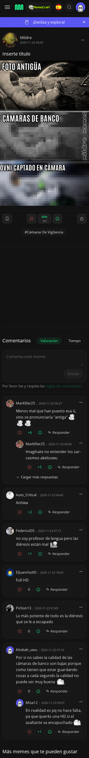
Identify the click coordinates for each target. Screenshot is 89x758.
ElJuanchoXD (26, 572)
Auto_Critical (26, 494)
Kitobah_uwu (26, 649)
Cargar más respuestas (39, 477)
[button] (69, 7)
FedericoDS (25, 530)
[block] (83, 40)
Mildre (26, 37)
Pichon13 (23, 608)
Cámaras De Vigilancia (45, 232)
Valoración (49, 340)
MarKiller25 (25, 403)
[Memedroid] (18, 7)
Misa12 (32, 702)
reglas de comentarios (64, 386)
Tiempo (74, 340)
